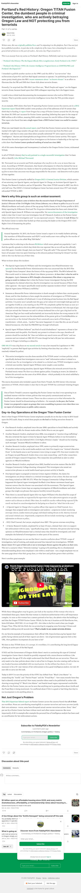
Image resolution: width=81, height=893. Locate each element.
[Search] (77, 794)
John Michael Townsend (23, 158)
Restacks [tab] (16, 768)
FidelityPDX (10, 33)
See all (6, 846)
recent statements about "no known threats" (47, 79)
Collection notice (54, 878)
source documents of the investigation (63, 212)
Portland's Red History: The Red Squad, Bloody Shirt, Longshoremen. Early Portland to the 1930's (40, 61)
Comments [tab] (6, 768)
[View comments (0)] (9, 40)
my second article (34, 345)
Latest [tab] (9, 794)
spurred (8, 268)
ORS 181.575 (7, 345)
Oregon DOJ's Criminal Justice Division (50, 179)
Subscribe (66, 3)
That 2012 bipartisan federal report (15, 701)
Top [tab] (4, 794)
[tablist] (11, 768)
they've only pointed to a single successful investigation (43, 155)
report (23, 111)
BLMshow (39, 244)
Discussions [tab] (18, 794)
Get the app (51, 883)
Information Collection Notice (40, 851)
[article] (40, 805)
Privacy (38, 878)
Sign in (75, 3)
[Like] (4, 40)
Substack (30, 889)
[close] (60, 821)
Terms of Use (51, 849)
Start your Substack (35, 883)
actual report (31, 128)
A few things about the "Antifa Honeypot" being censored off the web (32, 816)
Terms (44, 878)
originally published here (27, 45)
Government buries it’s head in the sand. (16, 805)
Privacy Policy (56, 851)
